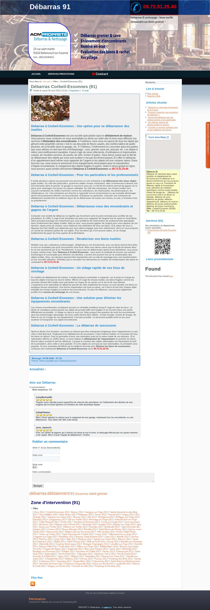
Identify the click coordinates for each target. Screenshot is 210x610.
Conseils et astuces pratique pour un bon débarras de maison (162, 128)
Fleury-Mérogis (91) (71, 529)
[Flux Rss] (32, 585)
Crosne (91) (53, 529)
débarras (38, 493)
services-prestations (61, 74)
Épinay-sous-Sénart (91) (67, 524)
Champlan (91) (84, 554)
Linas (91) (109, 536)
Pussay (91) (100, 559)
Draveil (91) (114, 514)
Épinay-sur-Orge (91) (124, 524)
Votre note (37, 464)
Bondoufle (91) (111, 527)
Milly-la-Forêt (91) (96, 541)
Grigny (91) (127, 514)
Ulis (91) (91, 517)
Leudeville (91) (123, 563)
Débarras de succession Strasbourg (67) (59, 602)
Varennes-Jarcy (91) (104, 554)
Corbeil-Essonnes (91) (57, 512)
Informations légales (107, 593)
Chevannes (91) (100, 561)
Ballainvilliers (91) (108, 546)
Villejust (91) (77, 556)
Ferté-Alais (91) (66, 546)
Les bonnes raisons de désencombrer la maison (158, 123)
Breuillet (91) (90, 529)
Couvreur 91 (34, 602)
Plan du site (91, 593)
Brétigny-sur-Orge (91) (127, 517)
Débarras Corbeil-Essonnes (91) (64, 86)
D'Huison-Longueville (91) (77, 563)
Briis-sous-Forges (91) (95, 549)
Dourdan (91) (95, 527)
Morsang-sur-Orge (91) (100, 519)
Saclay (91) (108, 551)
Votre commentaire (41, 472)
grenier (102, 494)
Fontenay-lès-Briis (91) (120, 559)
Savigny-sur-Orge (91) (96, 512)
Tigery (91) (62, 556)
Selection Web (153, 96)
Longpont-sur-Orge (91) (44, 536)
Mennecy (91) (46, 524)
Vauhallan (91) (92, 556)
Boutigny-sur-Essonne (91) (46, 551)
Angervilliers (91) (81, 561)
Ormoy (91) (86, 559)
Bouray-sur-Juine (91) (113, 556)
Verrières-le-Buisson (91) (86, 522)
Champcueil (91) (124, 551)
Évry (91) (39, 512)
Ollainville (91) (46, 544)
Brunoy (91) (79, 517)
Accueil (36, 74)
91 (72, 493)
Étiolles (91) (68, 551)
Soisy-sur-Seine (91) (49, 534)
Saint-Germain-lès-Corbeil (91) (77, 534)
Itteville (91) (122, 536)
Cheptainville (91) (53, 559)
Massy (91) (77, 512)
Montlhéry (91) (66, 536)
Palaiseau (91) (85, 514)
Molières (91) (71, 559)
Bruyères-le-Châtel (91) (88, 551)
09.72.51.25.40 (159, 6)
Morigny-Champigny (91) (95, 544)
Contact (121, 593)
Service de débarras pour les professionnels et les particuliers (161, 118)
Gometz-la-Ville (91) (82, 566)
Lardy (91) (59, 539)
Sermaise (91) (64, 561)
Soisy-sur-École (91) (103, 563)
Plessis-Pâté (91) (47, 546)
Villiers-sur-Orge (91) (87, 546)
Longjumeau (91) (57, 519)
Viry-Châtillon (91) (48, 514)
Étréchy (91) (45, 539)
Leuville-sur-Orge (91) (121, 544)
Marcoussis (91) (54, 532)
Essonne (81, 493)
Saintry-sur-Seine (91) (104, 539)
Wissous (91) (84, 539)
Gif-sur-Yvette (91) (77, 519)
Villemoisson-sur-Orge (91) (122, 534)
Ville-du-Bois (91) (105, 532)
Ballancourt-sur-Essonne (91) (80, 532)
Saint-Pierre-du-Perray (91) (112, 529)
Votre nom (37, 455)
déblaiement (58, 493)
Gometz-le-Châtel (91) (44, 556)
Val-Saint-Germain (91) (50, 563)
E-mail (85, 90)
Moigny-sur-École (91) (59, 566)
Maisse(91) (50, 554)
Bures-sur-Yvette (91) (50, 527)
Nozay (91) (112, 541)
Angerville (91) (75, 549)
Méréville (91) (129, 549)
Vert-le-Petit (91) (66, 554)
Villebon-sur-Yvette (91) (75, 527)
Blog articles (152, 93)
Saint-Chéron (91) (76, 541)
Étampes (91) (39, 519)
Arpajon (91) (105, 524)
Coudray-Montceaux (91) (68, 544)
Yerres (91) (100, 514)
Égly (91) (70, 539)
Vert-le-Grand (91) (126, 554)
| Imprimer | (74, 90)
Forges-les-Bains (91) (54, 549)
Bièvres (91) (124, 539)
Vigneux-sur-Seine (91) (59, 517)
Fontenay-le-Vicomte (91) (107, 566)
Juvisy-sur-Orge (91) (111, 522)
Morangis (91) (89, 524)
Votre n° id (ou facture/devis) (46, 447)
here (171, 276)
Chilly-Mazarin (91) (48, 522)
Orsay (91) (65, 522)
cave (93, 493)
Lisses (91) (100, 534)
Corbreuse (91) (46, 561)
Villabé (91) (59, 541)
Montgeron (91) (105, 517)
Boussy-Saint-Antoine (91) (89, 536)
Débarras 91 (50, 7)
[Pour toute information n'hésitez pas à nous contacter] (101, 74)
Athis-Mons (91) (67, 514)
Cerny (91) (114, 549)
